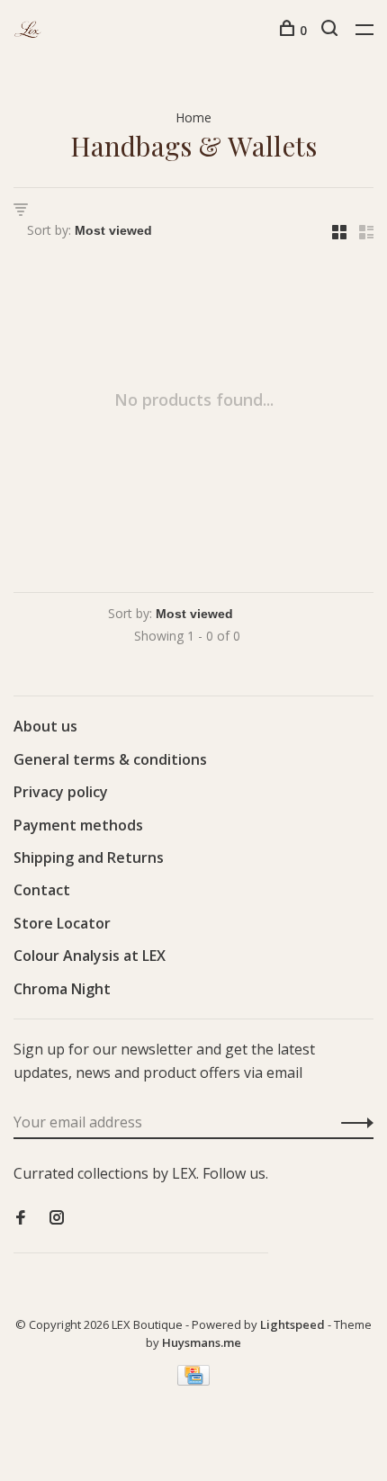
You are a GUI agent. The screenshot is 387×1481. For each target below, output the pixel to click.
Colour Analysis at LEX (90, 955)
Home (194, 117)
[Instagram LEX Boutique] (57, 1218)
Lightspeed (292, 1324)
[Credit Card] (193, 1380)
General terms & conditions (110, 759)
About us (45, 726)
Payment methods (78, 825)
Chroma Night (62, 989)
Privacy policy (61, 792)
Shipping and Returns (89, 857)
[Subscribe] (352, 1122)
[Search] (331, 30)
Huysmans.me (201, 1342)
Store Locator (62, 923)
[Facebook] (21, 1218)
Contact (42, 890)
